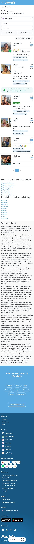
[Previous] (13, 170)
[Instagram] (11, 530)
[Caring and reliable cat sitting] (17, 51)
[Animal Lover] (17, 160)
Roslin (3, 216)
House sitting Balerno (7, 195)
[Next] (20, 170)
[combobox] (17, 18)
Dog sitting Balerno (6, 189)
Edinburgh (4, 200)
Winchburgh (4, 218)
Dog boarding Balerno (7, 183)
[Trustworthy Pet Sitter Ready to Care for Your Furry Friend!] (17, 74)
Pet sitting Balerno (6, 193)
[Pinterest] (15, 530)
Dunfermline (4, 206)
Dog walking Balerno (7, 187)
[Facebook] (3, 530)
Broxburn (3, 208)
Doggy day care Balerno (8, 185)
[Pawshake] (10, 2)
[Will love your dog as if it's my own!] (17, 126)
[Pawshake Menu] (2, 3)
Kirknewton (4, 202)
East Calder (4, 204)
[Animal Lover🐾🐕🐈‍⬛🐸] (17, 145)
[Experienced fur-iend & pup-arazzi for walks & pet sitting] (17, 105)
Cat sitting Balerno (6, 191)
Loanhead (4, 214)
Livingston (4, 212)
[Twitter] (7, 530)
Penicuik (3, 210)
